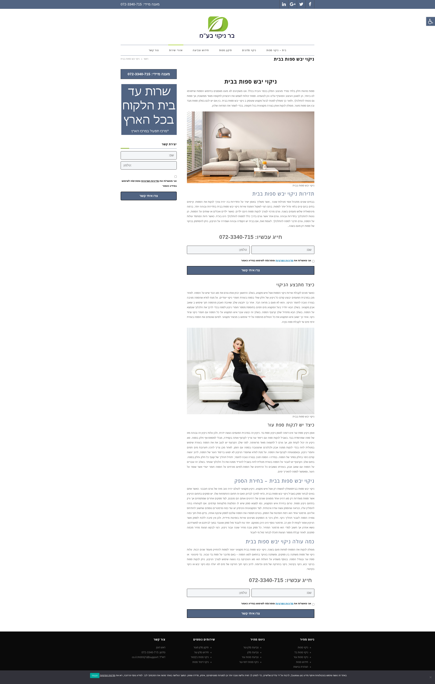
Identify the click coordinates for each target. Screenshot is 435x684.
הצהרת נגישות (300, 666)
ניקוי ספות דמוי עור (248, 662)
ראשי (146, 59)
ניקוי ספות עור (301, 657)
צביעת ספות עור (250, 657)
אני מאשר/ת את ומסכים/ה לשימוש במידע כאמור (276, 260)
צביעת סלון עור (250, 647)
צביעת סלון (252, 652)
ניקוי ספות (303, 647)
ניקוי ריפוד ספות (200, 662)
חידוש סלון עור (201, 652)
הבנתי (95, 675)
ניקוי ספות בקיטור (200, 657)
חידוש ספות (302, 662)
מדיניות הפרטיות (284, 260)
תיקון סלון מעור (201, 647)
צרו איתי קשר (250, 270)
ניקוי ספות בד (301, 652)
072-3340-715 (131, 4)
